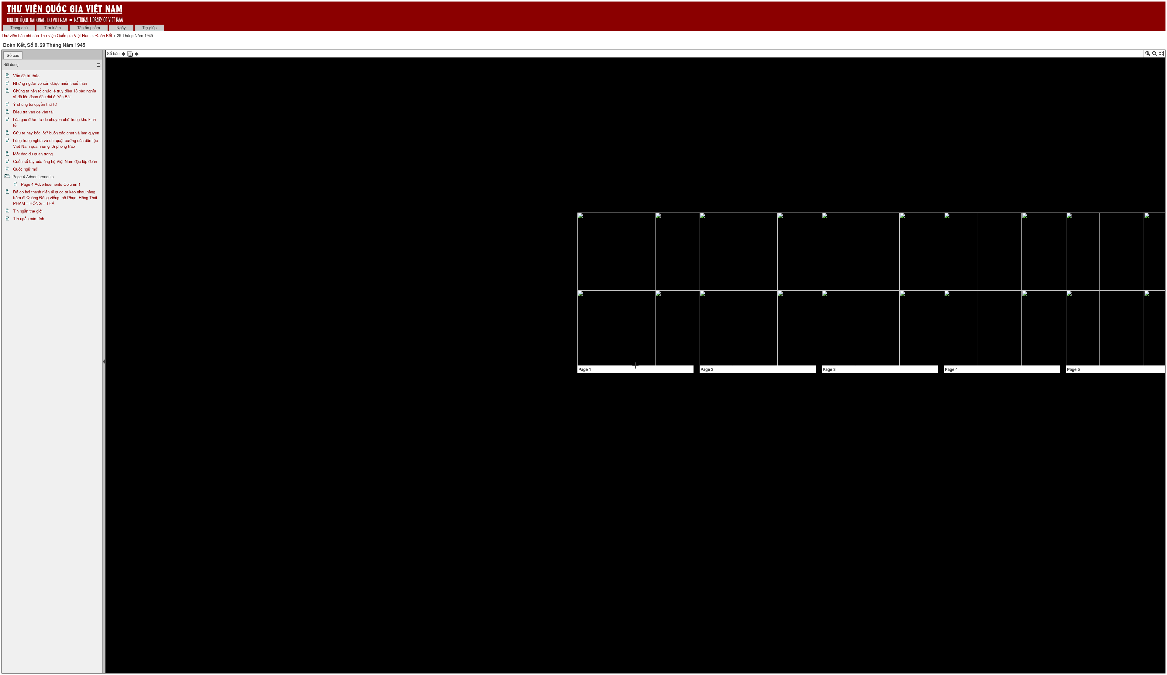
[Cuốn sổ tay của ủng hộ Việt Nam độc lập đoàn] (975, 321)
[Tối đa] (1161, 54)
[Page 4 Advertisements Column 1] (975, 237)
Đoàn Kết (103, 35)
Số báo (13, 55)
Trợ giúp (149, 27)
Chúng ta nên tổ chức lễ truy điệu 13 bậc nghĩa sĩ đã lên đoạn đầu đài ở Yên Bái (54, 93)
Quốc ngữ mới (25, 169)
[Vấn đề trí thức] (609, 251)
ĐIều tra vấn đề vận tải (33, 112)
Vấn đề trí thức (26, 75)
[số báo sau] (136, 53)
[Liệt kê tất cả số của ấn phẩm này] (130, 53)
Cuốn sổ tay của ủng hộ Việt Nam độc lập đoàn (55, 161)
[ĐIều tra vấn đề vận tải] (716, 235)
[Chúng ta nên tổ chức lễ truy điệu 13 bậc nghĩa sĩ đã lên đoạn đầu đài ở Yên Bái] (609, 314)
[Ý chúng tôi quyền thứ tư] (676, 227)
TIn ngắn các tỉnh (28, 218)
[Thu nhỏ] (1154, 54)
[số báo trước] (123, 53)
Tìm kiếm (52, 27)
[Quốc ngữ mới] (1028, 224)
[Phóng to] (1148, 54)
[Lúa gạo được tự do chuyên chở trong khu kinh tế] (795, 227)
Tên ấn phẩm (88, 27)
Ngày (121, 27)
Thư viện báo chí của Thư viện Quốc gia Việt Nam (46, 35)
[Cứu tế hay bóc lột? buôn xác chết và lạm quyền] (783, 271)
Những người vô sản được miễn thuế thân (50, 83)
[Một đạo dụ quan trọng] (906, 285)
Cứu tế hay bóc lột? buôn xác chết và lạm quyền (56, 133)
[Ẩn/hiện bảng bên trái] (104, 361)
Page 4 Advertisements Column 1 (51, 184)
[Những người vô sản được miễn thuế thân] (635, 294)
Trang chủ (19, 27)
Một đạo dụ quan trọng (33, 154)
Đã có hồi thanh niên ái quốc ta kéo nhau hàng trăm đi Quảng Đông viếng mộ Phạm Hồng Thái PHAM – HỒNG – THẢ (55, 197)
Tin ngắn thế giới (28, 211)
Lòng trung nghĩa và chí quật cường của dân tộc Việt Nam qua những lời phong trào (55, 143)
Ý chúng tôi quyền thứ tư (35, 104)
